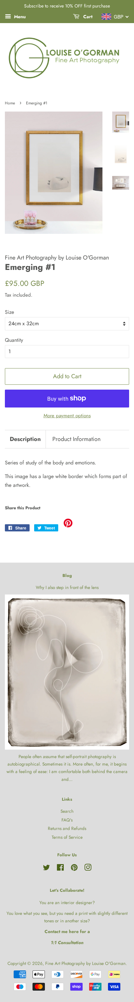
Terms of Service (67, 837)
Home (10, 103)
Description (25, 439)
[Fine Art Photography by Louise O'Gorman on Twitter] (46, 868)
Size (9, 312)
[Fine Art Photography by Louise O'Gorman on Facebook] (60, 868)
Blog (67, 575)
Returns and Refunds (67, 828)
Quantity (14, 340)
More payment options (67, 415)
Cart (87, 16)
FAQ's (67, 820)
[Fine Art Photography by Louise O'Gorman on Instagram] (87, 868)
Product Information (76, 439)
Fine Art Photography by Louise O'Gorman (85, 963)
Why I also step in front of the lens (67, 587)
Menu (19, 16)
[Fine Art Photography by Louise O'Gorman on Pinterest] (74, 868)
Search (67, 811)
